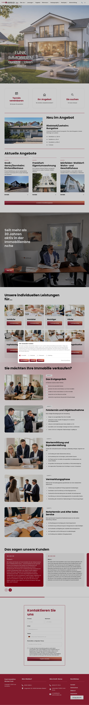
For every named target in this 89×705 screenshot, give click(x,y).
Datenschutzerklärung (65, 360)
